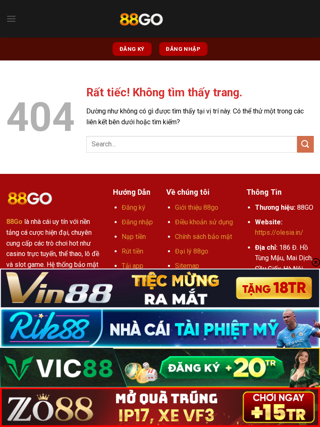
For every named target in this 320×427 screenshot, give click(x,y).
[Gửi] (305, 144)
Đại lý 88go (191, 251)
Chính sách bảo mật (203, 237)
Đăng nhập (137, 222)
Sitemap (187, 266)
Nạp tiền (134, 237)
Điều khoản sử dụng (204, 222)
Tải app (132, 266)
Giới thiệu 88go (196, 207)
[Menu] (11, 18)
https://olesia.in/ (279, 232)
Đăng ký (133, 207)
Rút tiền (132, 251)
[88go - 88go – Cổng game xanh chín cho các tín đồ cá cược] (141, 19)
